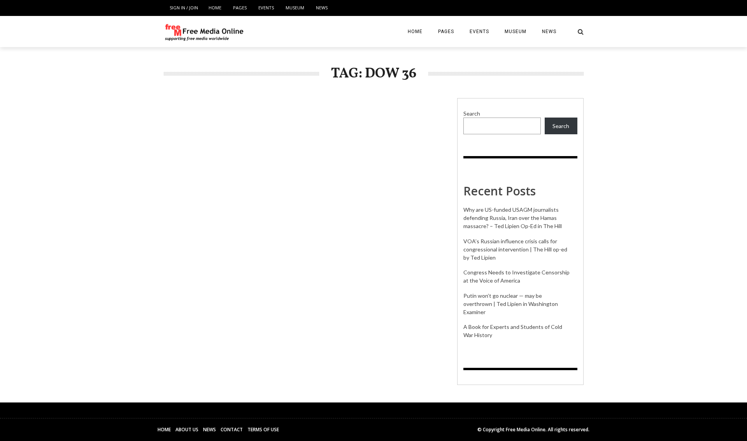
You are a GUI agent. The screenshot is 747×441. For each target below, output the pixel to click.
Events (266, 8)
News (322, 8)
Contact (232, 429)
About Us (186, 429)
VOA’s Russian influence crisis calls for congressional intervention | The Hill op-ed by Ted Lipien (515, 249)
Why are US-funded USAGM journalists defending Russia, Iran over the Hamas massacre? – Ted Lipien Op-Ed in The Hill (512, 217)
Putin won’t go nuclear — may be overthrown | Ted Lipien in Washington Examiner (510, 303)
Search (471, 113)
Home (215, 8)
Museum (295, 8)
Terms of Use (263, 429)
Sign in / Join (184, 8)
